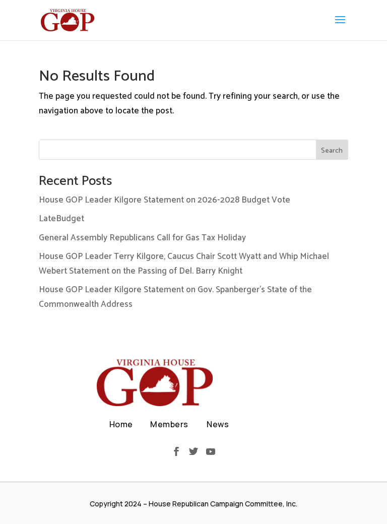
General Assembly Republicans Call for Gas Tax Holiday (142, 238)
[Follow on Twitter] (193, 451)
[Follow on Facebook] (176, 451)
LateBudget (61, 219)
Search (332, 151)
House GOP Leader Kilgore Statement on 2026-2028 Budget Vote (164, 200)
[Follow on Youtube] (211, 451)
